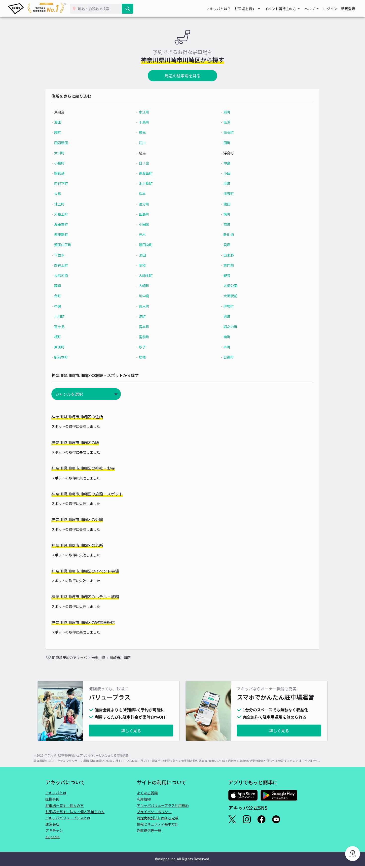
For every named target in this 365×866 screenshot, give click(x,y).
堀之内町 (230, 326)
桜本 (142, 193)
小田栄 (144, 224)
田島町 (144, 214)
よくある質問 (147, 792)
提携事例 (52, 799)
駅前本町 (61, 357)
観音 (226, 275)
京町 (226, 224)
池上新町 (146, 183)
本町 (226, 346)
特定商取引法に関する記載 (158, 817)
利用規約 (144, 799)
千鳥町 (144, 122)
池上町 (59, 203)
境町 (226, 214)
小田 (226, 173)
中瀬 (57, 306)
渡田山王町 (63, 244)
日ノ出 (144, 163)
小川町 (59, 316)
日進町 (228, 357)
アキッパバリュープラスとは (67, 817)
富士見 (59, 326)
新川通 (228, 234)
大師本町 (146, 275)
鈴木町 (144, 306)
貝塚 (226, 244)
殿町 (57, 132)
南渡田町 (146, 173)
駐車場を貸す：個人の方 (64, 805)
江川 (142, 142)
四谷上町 (61, 265)
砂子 (142, 346)
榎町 (57, 336)
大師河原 (61, 275)
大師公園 (230, 285)
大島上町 (61, 214)
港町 (142, 316)
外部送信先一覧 (149, 830)
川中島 (144, 295)
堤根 (142, 357)
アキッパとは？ (218, 8)
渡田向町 (146, 244)
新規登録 (348, 8)
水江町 (144, 111)
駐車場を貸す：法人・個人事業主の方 (75, 811)
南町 (226, 336)
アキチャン (54, 830)
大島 (57, 193)
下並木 (59, 255)
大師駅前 (230, 295)
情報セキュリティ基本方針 (157, 824)
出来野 (228, 255)
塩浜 (226, 122)
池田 (142, 255)
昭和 (142, 265)
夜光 (142, 132)
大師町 (144, 285)
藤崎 (57, 285)
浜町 (226, 183)
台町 (57, 295)
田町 (226, 142)
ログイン (330, 8)
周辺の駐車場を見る (182, 76)
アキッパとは (55, 792)
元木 (142, 234)
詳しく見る (131, 730)
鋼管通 (59, 173)
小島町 (59, 163)
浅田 (57, 122)
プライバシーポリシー (154, 811)
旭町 (226, 316)
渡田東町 (61, 224)
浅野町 (228, 193)
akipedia (52, 836)
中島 (226, 163)
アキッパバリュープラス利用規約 (163, 805)
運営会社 (52, 824)
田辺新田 (61, 142)
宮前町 (144, 336)
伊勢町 (228, 306)
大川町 (59, 152)
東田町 (59, 346)
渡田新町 (61, 234)
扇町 (226, 111)
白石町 (228, 132)
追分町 (144, 203)
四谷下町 (61, 183)
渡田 (226, 203)
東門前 (228, 265)
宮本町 (144, 326)
